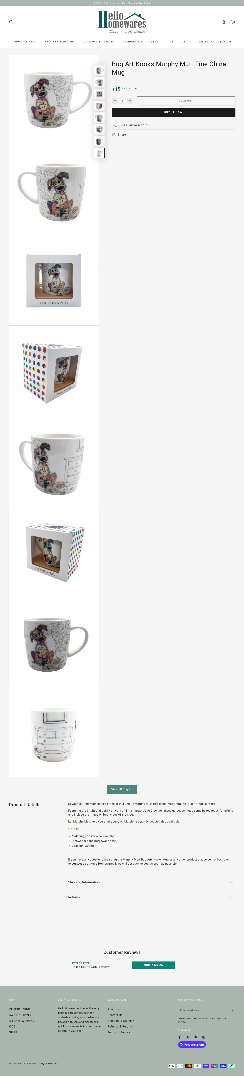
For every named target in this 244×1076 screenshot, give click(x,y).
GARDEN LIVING (20, 1015)
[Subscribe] (233, 1010)
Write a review (153, 965)
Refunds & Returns (120, 1026)
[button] (11, 22)
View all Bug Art (122, 789)
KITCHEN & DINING (22, 1020)
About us (114, 1009)
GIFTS (13, 1032)
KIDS (12, 1026)
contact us (79, 863)
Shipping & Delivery (121, 1020)
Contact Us (115, 1015)
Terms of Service (119, 1032)
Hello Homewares (27, 1063)
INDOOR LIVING (19, 1009)
